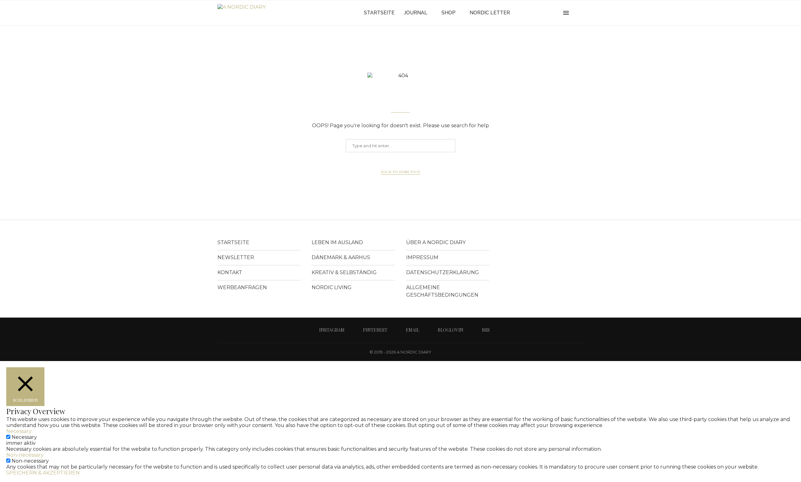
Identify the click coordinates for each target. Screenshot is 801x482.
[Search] (580, 12)
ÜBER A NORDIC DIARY (436, 242)
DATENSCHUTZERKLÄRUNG (442, 272)
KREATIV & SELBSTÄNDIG (344, 272)
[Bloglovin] (550, 12)
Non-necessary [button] (24, 455)
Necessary (24, 437)
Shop (448, 13)
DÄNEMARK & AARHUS (341, 257)
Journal (415, 13)
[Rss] (557, 12)
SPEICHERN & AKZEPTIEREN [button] (43, 473)
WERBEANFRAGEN (242, 287)
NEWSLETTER (235, 257)
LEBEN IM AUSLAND (337, 242)
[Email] (543, 12)
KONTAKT (229, 272)
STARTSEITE (233, 242)
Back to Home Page (400, 171)
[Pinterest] (537, 12)
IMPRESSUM (422, 257)
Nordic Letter (490, 13)
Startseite (379, 13)
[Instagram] (530, 12)
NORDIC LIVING (332, 287)
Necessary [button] (19, 431)
